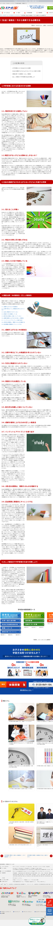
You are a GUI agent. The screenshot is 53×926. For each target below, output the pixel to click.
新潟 (16, 874)
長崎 (41, 875)
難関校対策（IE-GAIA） (46, 869)
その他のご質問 (35, 879)
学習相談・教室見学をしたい (31, 881)
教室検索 (40, 13)
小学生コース (16, 868)
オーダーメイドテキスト (45, 871)
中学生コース (22, 868)
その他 (42, 873)
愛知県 (30, 874)
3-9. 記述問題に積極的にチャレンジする (11, 324)
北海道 (19, 873)
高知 (32, 875)
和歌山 (16, 875)
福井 (27, 874)
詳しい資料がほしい (42, 881)
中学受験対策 (16, 869)
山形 (31, 873)
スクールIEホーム (4, 15)
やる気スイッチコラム (14, 15)
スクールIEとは (6, 13)
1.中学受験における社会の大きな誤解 (21, 68)
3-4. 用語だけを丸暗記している (9, 314)
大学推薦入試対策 (37, 869)
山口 (26, 875)
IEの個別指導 (28, 13)
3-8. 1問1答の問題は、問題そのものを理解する (13, 322)
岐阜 (42, 874)
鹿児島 (48, 875)
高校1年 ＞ (3, 635)
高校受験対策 (22, 869)
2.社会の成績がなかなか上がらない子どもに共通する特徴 (26, 71)
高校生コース (28, 868)
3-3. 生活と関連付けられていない (10, 312)
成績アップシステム (36, 871)
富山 (23, 874)
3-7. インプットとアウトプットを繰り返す (12, 320)
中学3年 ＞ (41, 627)
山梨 (20, 874)
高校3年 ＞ (18, 635)
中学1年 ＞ (26, 627)
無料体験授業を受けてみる (19, 881)
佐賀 (39, 875)
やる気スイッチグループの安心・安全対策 (41, 866)
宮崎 (46, 875)
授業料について (28, 879)
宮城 (29, 873)
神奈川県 (46, 873)
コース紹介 (17, 13)
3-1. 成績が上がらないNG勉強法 (10, 306)
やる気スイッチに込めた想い (26, 866)
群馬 (14, 874)
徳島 (28, 875)
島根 (19, 875)
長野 (18, 874)
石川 (25, 874)
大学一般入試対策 (29, 869)
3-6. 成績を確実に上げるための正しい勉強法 (13, 318)
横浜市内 (50, 873)
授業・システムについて (18, 879)
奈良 (14, 875)
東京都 (36, 873)
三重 (46, 874)
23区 (39, 873)
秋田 (26, 873)
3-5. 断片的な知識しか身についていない (11, 316)
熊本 (44, 875)
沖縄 (51, 875)
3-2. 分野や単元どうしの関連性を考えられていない (13, 309)
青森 (22, 873)
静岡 (44, 874)
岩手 (24, 873)
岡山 (21, 875)
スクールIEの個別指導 (18, 871)
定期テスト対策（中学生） (37, 868)
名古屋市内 (34, 874)
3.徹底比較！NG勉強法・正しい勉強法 (21, 74)
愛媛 (35, 875)
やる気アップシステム (27, 871)
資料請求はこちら (26, 690)
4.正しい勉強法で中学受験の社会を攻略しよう (23, 77)
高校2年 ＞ (10, 635)
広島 (23, 875)
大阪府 (49, 874)
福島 (33, 873)
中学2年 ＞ (34, 627)
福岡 (37, 875)
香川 (30, 875)
